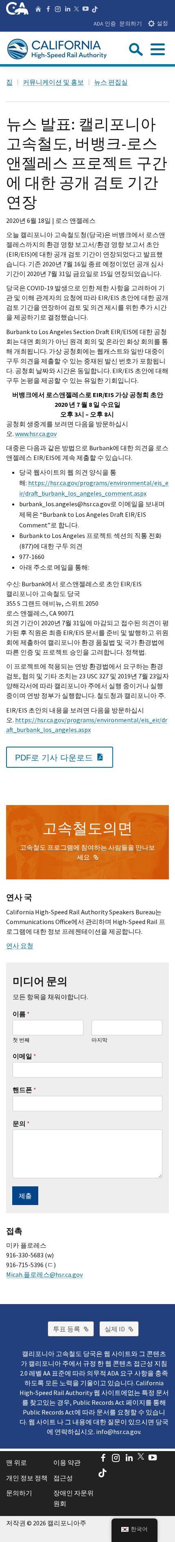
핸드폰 (24, 1090)
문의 (21, 1123)
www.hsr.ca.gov (36, 434)
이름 (21, 1014)
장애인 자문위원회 (73, 1498)
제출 (25, 1196)
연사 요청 (19, 946)
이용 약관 (67, 1462)
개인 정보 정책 (27, 1478)
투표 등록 (73, 1328)
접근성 (63, 1478)
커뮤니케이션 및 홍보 (53, 82)
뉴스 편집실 (111, 82)
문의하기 (130, 23)
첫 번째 (21, 1040)
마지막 (99, 1040)
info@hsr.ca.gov (118, 1432)
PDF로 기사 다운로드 (64, 757)
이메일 (24, 1056)
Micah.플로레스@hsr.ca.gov (44, 1274)
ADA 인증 (105, 23)
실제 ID (122, 1328)
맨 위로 (16, 1462)
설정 (162, 23)
